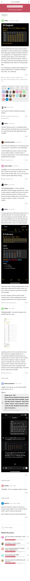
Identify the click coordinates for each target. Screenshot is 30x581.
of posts (14, 2)
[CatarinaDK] (13, 94)
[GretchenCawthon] (13, 90)
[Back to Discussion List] (1, 2)
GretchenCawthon (8, 188)
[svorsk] (7, 90)
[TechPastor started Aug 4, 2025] (2, 543)
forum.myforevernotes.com (13, 410)
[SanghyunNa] (24, 94)
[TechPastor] (20, 94)
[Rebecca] (7, 98)
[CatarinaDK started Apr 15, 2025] (2, 560)
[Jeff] (10, 90)
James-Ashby (7, 312)
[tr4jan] (10, 94)
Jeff (4, 387)
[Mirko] (7, 94)
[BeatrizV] (10, 98)
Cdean (5, 169)
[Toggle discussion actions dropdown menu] (28, 2)
